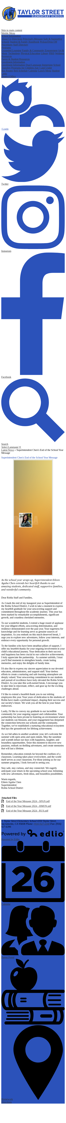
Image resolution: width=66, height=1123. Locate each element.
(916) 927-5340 (42, 823)
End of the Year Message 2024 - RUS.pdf (27, 810)
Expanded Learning (11, 50)
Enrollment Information (13, 62)
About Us (6, 39)
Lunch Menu (44, 70)
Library (44, 53)
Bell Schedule (21, 70)
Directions (17, 39)
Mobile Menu (8, 33)
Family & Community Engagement (40, 50)
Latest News (7, 450)
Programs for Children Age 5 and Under (31, 67)
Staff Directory (20, 44)
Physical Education (30, 53)
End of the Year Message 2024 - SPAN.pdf (28, 801)
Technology (14, 53)
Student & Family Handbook (24, 41)
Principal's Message (33, 39)
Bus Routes (7, 70)
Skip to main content (11, 30)
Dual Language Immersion (39, 65)
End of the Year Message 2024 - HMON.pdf (28, 806)
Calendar (32, 70)
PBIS (51, 53)
